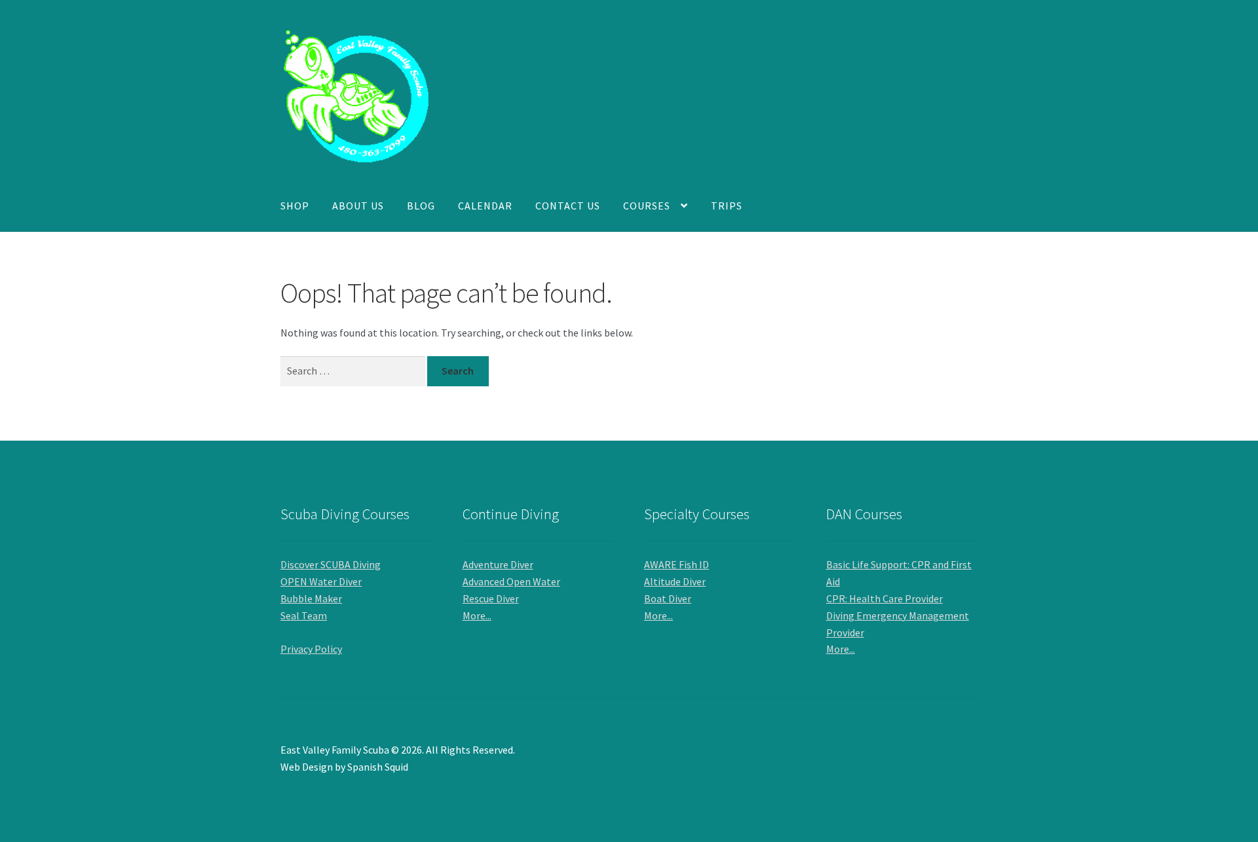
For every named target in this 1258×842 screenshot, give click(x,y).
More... (477, 615)
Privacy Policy (311, 648)
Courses (646, 205)
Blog (421, 205)
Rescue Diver (491, 598)
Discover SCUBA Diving (330, 564)
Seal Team (303, 615)
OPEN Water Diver (321, 581)
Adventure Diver (498, 564)
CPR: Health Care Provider (884, 598)
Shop (294, 205)
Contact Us (567, 205)
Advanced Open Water (511, 581)
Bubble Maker (311, 598)
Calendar (485, 205)
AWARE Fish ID (676, 564)
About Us (358, 205)
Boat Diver (667, 598)
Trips (726, 205)
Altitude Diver (675, 581)
